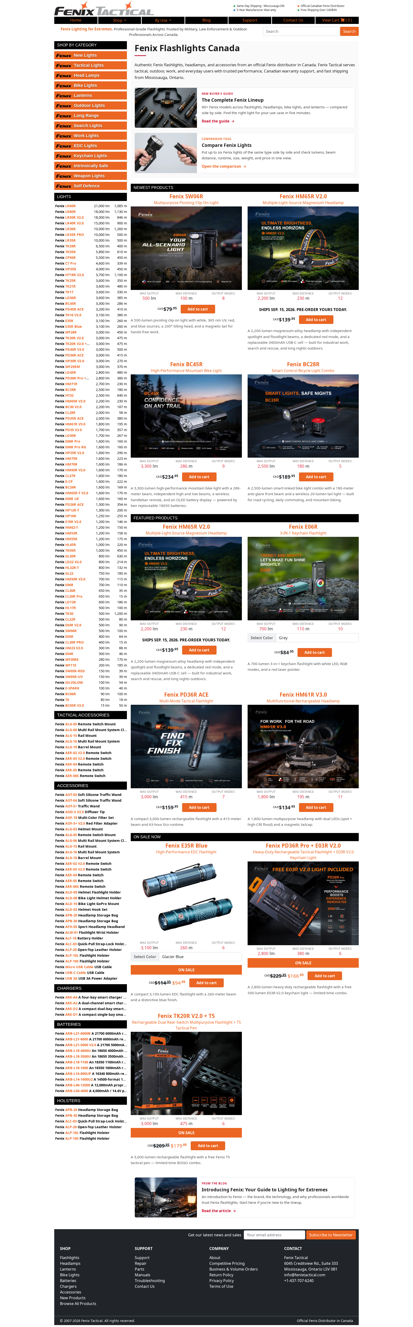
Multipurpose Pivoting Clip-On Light (186, 202)
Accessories (70, 1292)
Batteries (68, 1280)
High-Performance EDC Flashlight (186, 852)
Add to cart (198, 309)
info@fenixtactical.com (304, 1274)
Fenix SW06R (186, 196)
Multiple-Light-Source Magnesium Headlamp (303, 202)
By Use (161, 20)
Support (142, 1257)
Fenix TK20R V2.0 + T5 (186, 1016)
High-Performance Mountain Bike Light (186, 370)
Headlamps (70, 1263)
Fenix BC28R (303, 364)
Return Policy (221, 1274)
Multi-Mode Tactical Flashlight (186, 701)
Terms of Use (221, 1286)
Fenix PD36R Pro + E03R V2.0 (303, 845)
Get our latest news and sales (214, 1235)
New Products (73, 1297)
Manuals (142, 1274)
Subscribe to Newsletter (331, 1235)
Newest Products (153, 188)
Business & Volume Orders (233, 1269)
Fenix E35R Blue (186, 845)
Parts (139, 1269)
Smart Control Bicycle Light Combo (303, 370)
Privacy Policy (221, 1280)
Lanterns (68, 1269)
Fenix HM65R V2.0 (303, 196)
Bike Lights (70, 1274)
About (214, 1257)
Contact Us (145, 1286)
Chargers (68, 1286)
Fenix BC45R (186, 364)
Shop (118, 20)
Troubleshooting (150, 1280)
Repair (141, 1263)
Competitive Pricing (227, 1263)
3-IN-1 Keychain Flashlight (303, 533)
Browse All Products (78, 1303)
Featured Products (156, 518)
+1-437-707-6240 (299, 1280)
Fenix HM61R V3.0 (303, 694)
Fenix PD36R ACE (186, 694)
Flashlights (69, 1257)
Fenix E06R (303, 526)
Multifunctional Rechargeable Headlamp (303, 701)
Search (349, 31)
